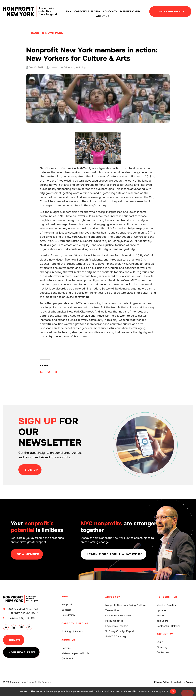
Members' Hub (166, 597)
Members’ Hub (130, 11)
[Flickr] (21, 627)
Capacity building (87, 11)
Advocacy (110, 11)
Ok (173, 691)
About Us (102, 16)
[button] (41, 372)
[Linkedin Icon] (13, 627)
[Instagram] (29, 627)
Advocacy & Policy (75, 67)
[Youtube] (6, 627)
